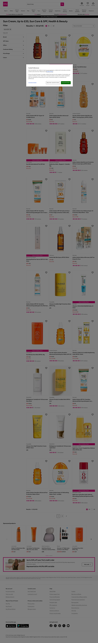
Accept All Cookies (66, 82)
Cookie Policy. (50, 71)
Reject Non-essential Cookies (53, 82)
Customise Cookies (32, 82)
